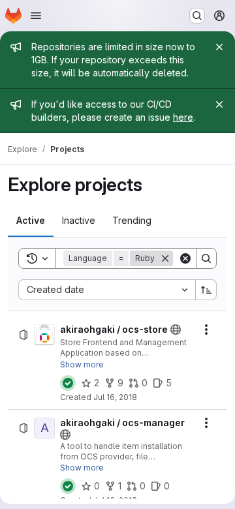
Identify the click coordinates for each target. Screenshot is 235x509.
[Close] (219, 47)
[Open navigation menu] (35, 15)
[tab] (31, 220)
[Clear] (185, 258)
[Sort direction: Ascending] (206, 289)
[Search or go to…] (197, 15)
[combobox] (106, 289)
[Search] (206, 258)
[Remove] (165, 258)
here (183, 117)
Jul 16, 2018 (115, 397)
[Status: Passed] (68, 383)
